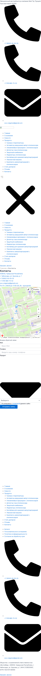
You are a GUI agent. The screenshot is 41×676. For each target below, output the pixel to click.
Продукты (8, 140)
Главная (7, 133)
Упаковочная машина (14, 160)
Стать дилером (9, 167)
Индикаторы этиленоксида (16, 155)
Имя (1, 342)
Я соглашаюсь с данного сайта (16, 403)
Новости (7, 138)
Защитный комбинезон (15, 152)
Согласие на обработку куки (14, 536)
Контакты (7, 171)
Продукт (3, 355)
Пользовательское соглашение (15, 532)
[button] (20, 198)
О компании (8, 135)
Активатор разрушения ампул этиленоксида (22, 145)
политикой (16, 403)
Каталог (7, 529)
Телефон (3, 349)
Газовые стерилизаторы (15, 143)
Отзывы (7, 169)
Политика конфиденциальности (15, 534)
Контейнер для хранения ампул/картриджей (22, 157)
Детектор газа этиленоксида (17, 150)
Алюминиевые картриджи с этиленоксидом (22, 148)
